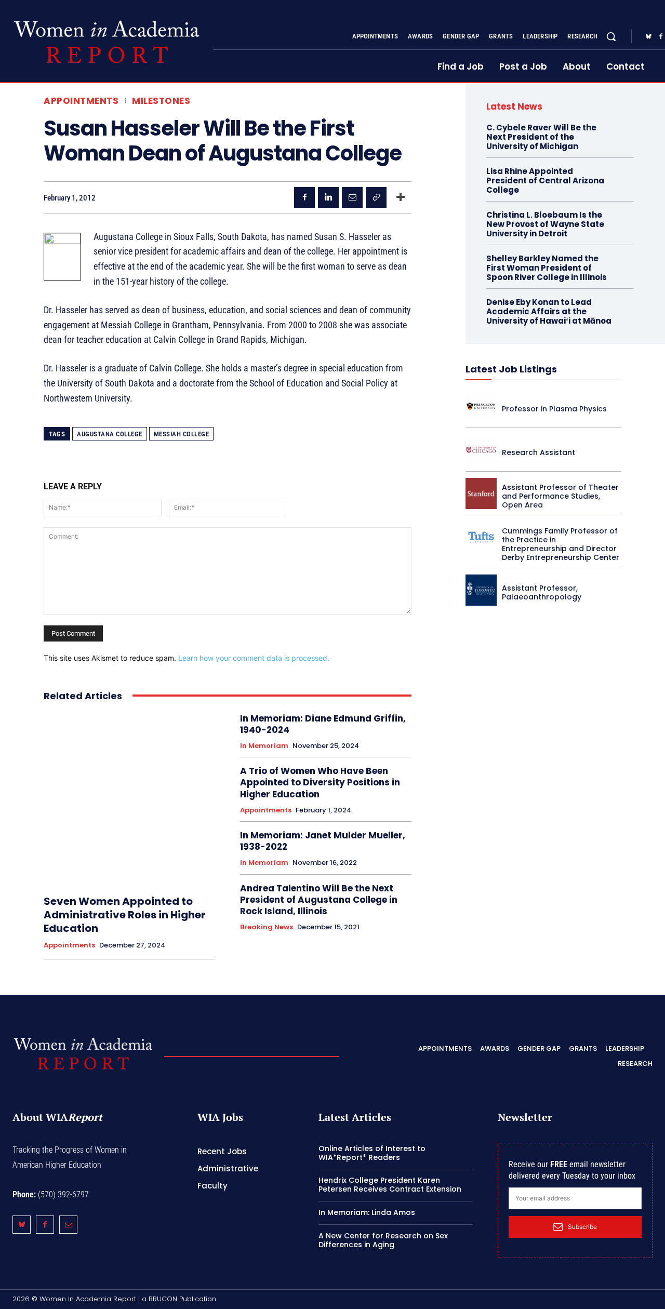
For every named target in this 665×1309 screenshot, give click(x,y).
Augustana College (109, 434)
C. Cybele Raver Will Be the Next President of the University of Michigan (541, 137)
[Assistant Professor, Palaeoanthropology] (481, 590)
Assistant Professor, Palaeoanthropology (541, 592)
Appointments (81, 101)
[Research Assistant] (481, 449)
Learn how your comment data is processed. (253, 657)
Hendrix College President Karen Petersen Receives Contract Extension (389, 1184)
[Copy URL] (376, 197)
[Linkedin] (328, 197)
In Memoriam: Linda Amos (366, 1212)
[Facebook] (304, 197)
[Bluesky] (648, 37)
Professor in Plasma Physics (554, 409)
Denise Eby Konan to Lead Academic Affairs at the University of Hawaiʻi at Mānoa (548, 311)
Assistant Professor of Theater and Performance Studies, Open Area (560, 496)
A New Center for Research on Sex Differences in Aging (383, 1240)
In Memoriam (264, 746)
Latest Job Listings (511, 369)
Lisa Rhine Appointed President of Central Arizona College (545, 180)
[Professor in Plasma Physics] (481, 406)
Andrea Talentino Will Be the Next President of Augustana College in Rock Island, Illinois (318, 899)
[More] (400, 197)
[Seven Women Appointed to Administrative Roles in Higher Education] (129, 798)
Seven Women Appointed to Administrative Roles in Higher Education (125, 915)
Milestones (161, 101)
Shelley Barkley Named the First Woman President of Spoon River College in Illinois (546, 268)
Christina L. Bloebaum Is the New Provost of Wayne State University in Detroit (545, 224)
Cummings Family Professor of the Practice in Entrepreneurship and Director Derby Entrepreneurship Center (560, 544)
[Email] (352, 197)
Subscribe (582, 1227)
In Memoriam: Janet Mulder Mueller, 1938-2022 (322, 841)
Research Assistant (538, 452)
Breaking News (266, 927)
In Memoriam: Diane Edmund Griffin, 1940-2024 (323, 724)
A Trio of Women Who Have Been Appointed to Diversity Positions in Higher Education (320, 782)
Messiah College (181, 434)
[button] (610, 36)
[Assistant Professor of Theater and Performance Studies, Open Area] (481, 493)
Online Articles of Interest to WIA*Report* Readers (371, 1153)
